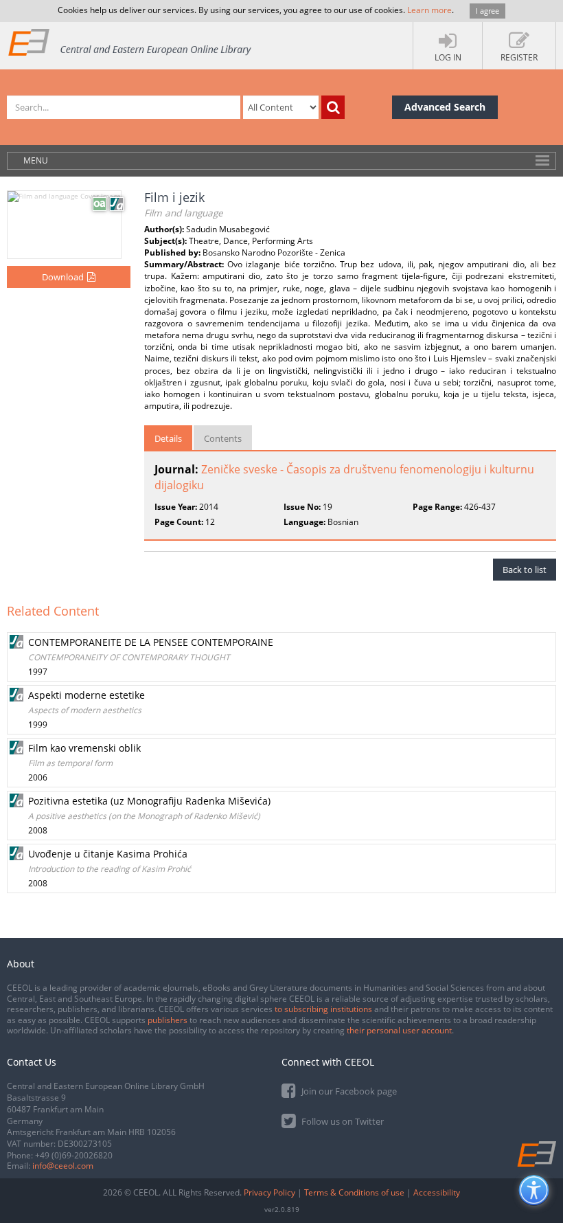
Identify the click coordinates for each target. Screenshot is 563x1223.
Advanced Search (444, 106)
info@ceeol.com (62, 1165)
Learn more (429, 10)
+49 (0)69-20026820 (74, 1155)
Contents (223, 438)
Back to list (525, 569)
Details (168, 438)
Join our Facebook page (348, 1091)
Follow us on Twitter (341, 1121)
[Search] (333, 107)
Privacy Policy (269, 1192)
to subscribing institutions (323, 1009)
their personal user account (399, 1030)
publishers (167, 1020)
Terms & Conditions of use (354, 1192)
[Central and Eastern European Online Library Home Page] (130, 41)
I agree (487, 10)
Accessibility (436, 1192)
